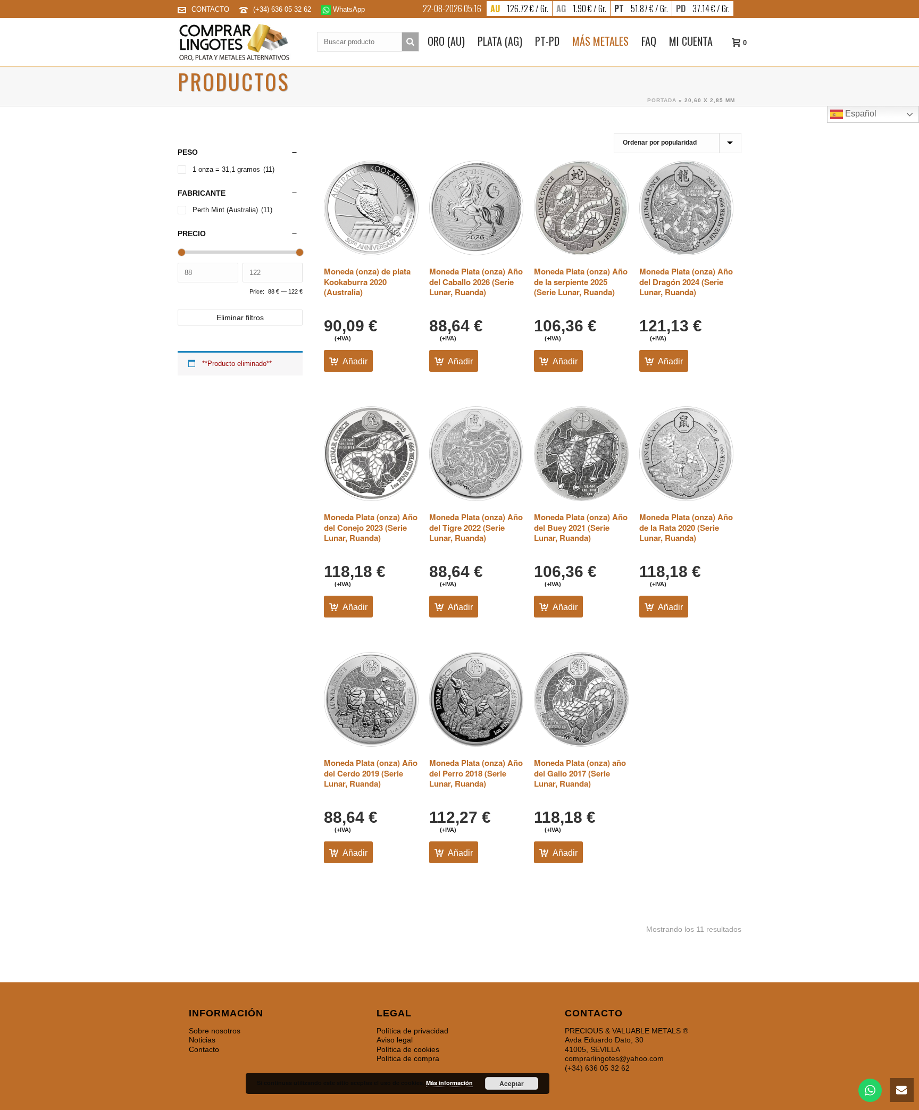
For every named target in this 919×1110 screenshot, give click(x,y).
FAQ (648, 41)
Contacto (204, 1049)
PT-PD (547, 41)
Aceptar (511, 1083)
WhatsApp (348, 9)
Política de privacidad (412, 1030)
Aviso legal (395, 1040)
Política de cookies (408, 1049)
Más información (449, 1083)
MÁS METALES (600, 41)
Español (859, 113)
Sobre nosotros (214, 1030)
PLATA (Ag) (500, 41)
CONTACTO (210, 9)
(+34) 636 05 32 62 (283, 9)
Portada (661, 100)
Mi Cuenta (691, 41)
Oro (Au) (446, 41)
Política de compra (408, 1058)
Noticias (202, 1040)
